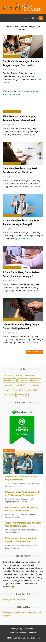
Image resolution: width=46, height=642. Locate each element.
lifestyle (16, 56)
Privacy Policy (16, 629)
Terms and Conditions (18, 633)
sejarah (19, 390)
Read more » (29, 134)
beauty (8, 376)
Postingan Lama (34, 352)
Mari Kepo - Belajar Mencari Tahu (27, 638)
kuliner (23, 380)
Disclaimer (29, 629)
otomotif (20, 385)
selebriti (32, 390)
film (19, 376)
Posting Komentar (10, 69)
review (8, 390)
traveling (22, 395)
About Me (33, 633)
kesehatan (9, 380)
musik (8, 385)
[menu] (6, 18)
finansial (7, 56)
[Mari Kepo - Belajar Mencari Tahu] (23, 7)
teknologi (9, 395)
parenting (33, 385)
